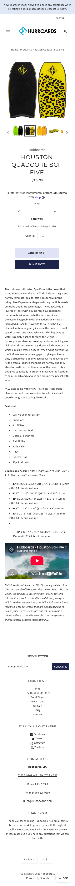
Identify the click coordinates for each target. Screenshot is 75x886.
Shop (38, 689)
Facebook (39, 734)
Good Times (37, 697)
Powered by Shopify (37, 878)
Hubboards (37, 150)
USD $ (44, 859)
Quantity (30, 236)
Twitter (39, 739)
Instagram (39, 743)
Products (25, 50)
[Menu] (8, 31)
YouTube (39, 747)
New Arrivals (37, 702)
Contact (37, 715)
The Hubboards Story (37, 693)
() (60, 18)
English (28, 859)
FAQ (37, 710)
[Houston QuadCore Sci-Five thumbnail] (18, 130)
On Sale (37, 706)
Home (14, 50)
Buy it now (37, 264)
